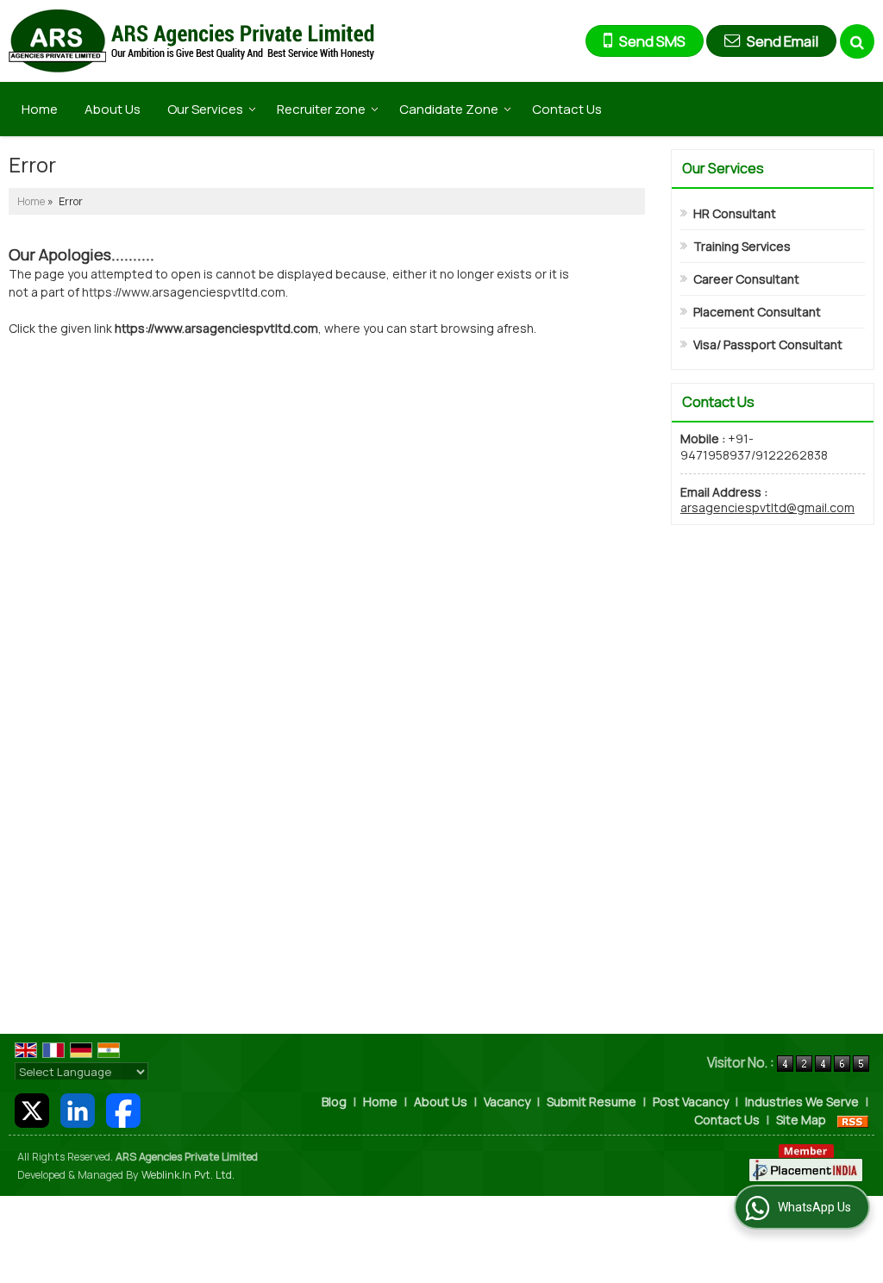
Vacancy (507, 1101)
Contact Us (567, 109)
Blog (334, 1101)
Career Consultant (746, 279)
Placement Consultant (757, 312)
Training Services (742, 246)
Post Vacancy (691, 1101)
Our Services (205, 109)
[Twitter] (32, 1109)
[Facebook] (123, 1109)
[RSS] (852, 1119)
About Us (113, 109)
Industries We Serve (802, 1101)
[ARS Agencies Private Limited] (191, 41)
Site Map (801, 1119)
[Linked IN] (77, 1109)
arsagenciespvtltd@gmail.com (767, 507)
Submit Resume (591, 1101)
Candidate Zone (448, 109)
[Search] (857, 41)
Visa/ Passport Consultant (767, 344)
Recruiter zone (321, 109)
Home (40, 109)
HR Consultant (734, 213)
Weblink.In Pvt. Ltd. (188, 1174)
